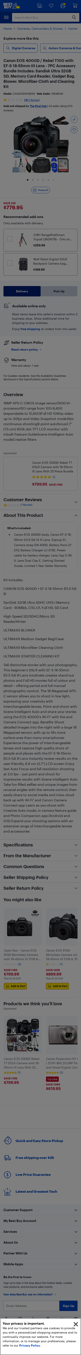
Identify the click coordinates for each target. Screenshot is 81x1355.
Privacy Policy (29, 1345)
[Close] (76, 1324)
